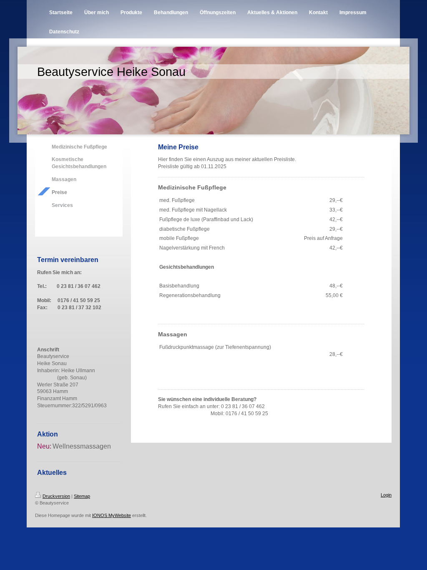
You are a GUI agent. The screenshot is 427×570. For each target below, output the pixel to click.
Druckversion (56, 496)
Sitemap (82, 496)
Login (386, 494)
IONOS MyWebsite (111, 515)
